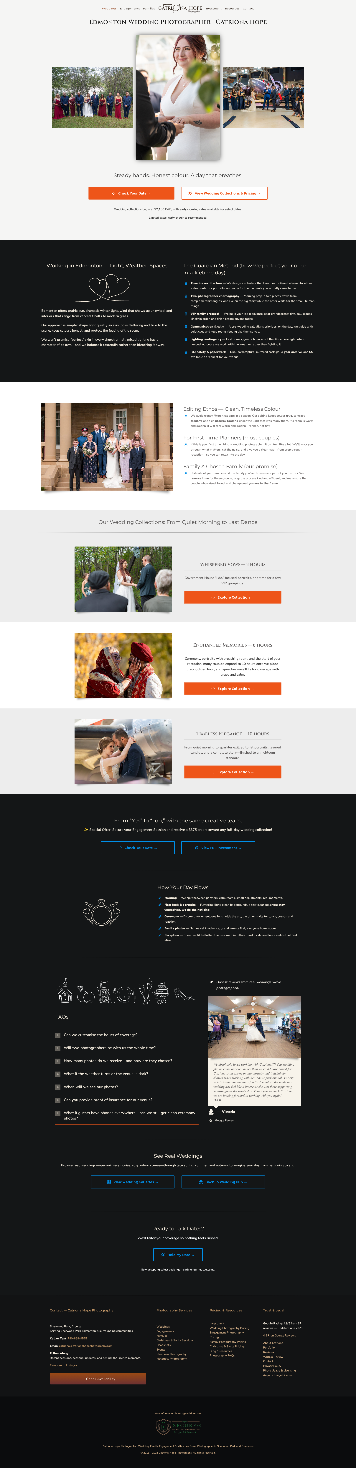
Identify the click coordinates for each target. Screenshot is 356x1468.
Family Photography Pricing (228, 1342)
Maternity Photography (171, 1359)
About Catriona (273, 1343)
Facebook (56, 1365)
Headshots (163, 1345)
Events (160, 1349)
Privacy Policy (272, 1366)
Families (161, 1336)
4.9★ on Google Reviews (279, 1335)
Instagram (72, 1365)
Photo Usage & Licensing (279, 1370)
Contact (268, 1361)
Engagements (165, 1331)
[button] (127, 1035)
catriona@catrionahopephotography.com (85, 1346)
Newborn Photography (171, 1354)
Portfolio (269, 1347)
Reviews (268, 1352)
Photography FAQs (222, 1355)
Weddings (163, 1326)
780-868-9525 (78, 1338)
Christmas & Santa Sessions (175, 1340)
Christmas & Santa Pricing (227, 1346)
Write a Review (273, 1357)
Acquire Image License (277, 1375)
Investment (217, 1323)
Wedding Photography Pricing (229, 1328)
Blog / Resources (221, 1351)
